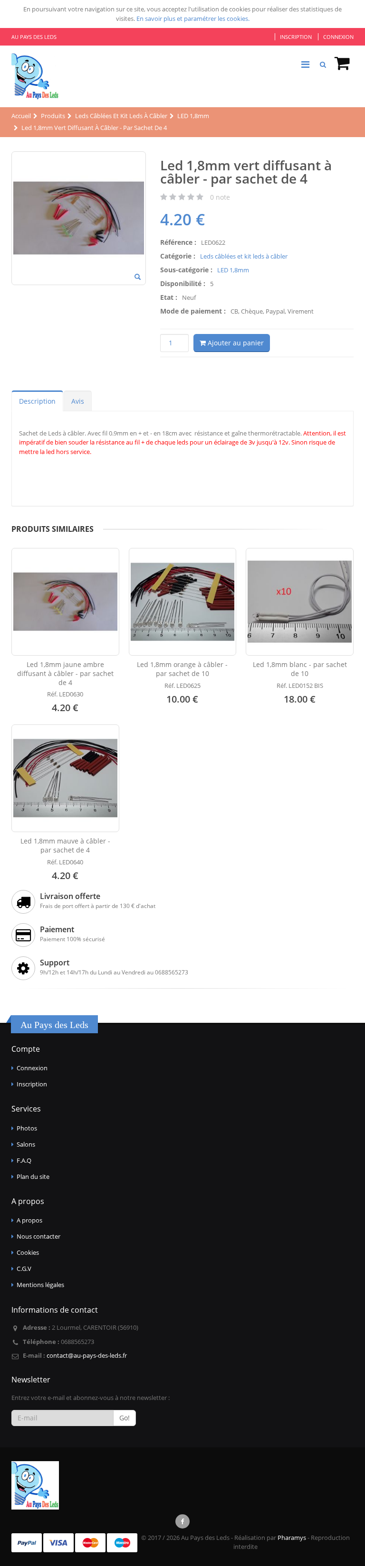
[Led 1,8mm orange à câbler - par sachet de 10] (183, 602)
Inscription (296, 36)
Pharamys (292, 1537)
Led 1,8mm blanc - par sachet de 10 (300, 669)
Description (37, 401)
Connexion (338, 36)
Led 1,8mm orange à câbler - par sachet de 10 (182, 669)
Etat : (168, 297)
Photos (27, 1128)
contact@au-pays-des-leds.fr (87, 1355)
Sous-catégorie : (186, 269)
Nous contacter (38, 1236)
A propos (29, 1220)
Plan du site (33, 1176)
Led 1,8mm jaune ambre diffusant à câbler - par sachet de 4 (65, 673)
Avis (77, 401)
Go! (124, 1417)
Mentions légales (40, 1284)
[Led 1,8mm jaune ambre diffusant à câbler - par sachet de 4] (65, 602)
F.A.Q (24, 1160)
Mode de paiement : (193, 310)
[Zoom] (137, 277)
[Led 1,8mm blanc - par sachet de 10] (300, 602)
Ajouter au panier (235, 342)
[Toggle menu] (305, 64)
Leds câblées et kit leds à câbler (244, 256)
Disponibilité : (182, 283)
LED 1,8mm (233, 270)
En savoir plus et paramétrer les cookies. (193, 18)
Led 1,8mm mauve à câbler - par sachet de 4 (65, 845)
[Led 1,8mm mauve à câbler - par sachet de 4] (65, 778)
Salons (26, 1144)
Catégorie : (177, 255)
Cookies (28, 1252)
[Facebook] (182, 1521)
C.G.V (24, 1268)
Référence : (178, 242)
